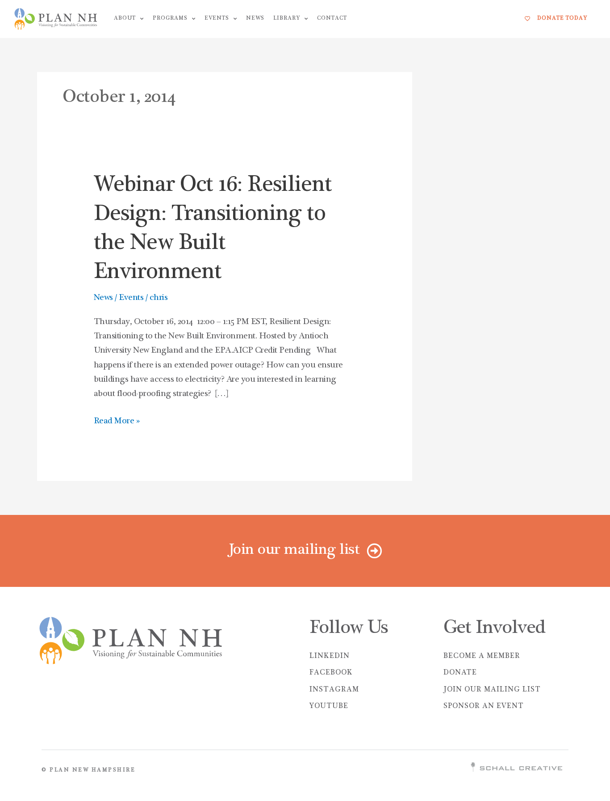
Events (217, 18)
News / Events (119, 298)
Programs (170, 18)
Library (286, 18)
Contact (332, 18)
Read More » (117, 420)
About (125, 18)
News (255, 18)
